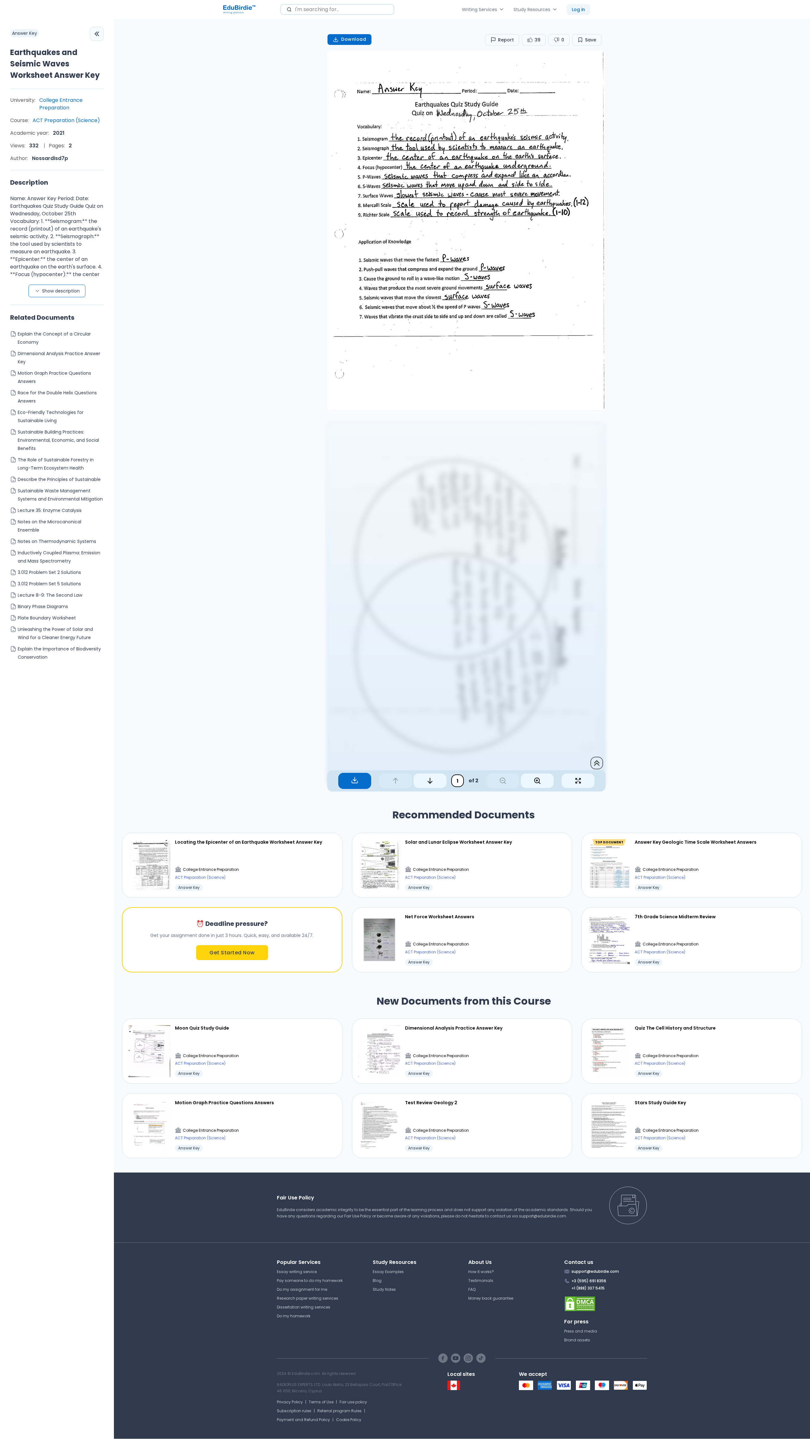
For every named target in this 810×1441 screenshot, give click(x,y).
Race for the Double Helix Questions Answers (57, 397)
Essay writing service (297, 1271)
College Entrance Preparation (61, 103)
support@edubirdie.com (542, 1216)
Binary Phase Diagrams (43, 606)
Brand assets (577, 1340)
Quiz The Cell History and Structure (675, 1028)
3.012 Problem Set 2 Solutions (49, 572)
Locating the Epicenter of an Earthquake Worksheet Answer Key (248, 842)
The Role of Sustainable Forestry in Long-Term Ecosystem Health (56, 464)
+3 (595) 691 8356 (588, 1281)
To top (596, 763)
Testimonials (480, 1280)
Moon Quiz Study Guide (202, 1028)
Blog (377, 1280)
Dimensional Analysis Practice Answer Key (59, 357)
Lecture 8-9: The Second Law (50, 595)
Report (506, 40)
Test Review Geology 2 (431, 1102)
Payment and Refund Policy (303, 1419)
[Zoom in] (537, 780)
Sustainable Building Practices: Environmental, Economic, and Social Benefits (58, 440)
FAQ (472, 1289)
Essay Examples (388, 1271)
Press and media (580, 1331)
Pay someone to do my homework (310, 1280)
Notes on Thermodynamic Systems (57, 541)
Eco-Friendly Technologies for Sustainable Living (51, 416)
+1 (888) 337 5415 (588, 1288)
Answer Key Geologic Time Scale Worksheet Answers (696, 842)
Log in (578, 9)
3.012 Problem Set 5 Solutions (49, 584)
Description (29, 182)
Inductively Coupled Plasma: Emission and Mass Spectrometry (59, 557)
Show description (61, 291)
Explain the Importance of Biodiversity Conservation (59, 653)
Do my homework (293, 1316)
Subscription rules (294, 1410)
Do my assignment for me (302, 1289)
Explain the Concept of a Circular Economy (54, 338)
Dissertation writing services (303, 1307)
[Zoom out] (502, 780)
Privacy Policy (290, 1402)
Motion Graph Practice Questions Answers (54, 377)
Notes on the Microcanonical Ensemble (49, 526)
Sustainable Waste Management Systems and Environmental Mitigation (60, 495)
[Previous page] (395, 780)
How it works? (481, 1271)
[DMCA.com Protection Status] (605, 1304)
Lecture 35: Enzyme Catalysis (50, 510)
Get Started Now (232, 952)
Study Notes (384, 1289)
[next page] (430, 780)
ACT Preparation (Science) (66, 120)
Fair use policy (353, 1402)
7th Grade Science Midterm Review (675, 917)
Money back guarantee (490, 1298)
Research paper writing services (307, 1298)
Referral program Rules (339, 1410)
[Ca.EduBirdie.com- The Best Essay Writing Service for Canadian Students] (453, 1388)
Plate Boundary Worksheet (47, 618)
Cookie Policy (348, 1419)
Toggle (97, 34)
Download (353, 39)
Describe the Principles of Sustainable (59, 479)
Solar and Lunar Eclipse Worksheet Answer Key (458, 842)
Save (590, 40)
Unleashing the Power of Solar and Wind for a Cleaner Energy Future (55, 633)
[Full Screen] (578, 780)
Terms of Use (321, 1402)
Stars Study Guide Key (660, 1102)
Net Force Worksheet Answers (439, 917)
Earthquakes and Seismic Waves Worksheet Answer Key (55, 63)
